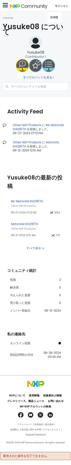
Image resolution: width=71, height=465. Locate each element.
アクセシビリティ (51, 429)
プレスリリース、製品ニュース (25, 401)
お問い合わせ (56, 401)
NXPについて (17, 395)
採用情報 (34, 395)
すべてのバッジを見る (37, 77)
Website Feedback (35, 435)
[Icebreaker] (22, 65)
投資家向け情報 (52, 395)
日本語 (54, 17)
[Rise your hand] (48, 65)
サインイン (61, 6)
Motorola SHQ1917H (24, 224)
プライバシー (23, 424)
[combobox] (35, 86)
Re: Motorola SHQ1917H (27, 201)
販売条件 (49, 424)
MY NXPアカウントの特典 (35, 406)
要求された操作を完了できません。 (26, 456)
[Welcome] (35, 65)
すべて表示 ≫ (35, 248)
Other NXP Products (27, 125)
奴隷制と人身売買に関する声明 (25, 429)
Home (9, 18)
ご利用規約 (37, 424)
